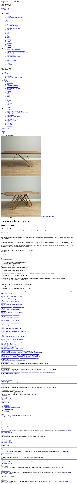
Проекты (6, 73)
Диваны (9, 91)
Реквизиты (6, 405)
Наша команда (10, 119)
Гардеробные (10, 83)
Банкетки (9, 100)
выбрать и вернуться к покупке (8, 265)
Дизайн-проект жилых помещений (16, 111)
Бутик (5, 79)
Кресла (8, 95)
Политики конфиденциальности (9, 370)
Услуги (5, 108)
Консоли (9, 99)
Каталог (6, 80)
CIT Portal (33, 394)
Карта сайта (7, 406)
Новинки (9, 105)
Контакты (9, 126)
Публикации (10, 122)
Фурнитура (9, 103)
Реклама (6, 410)
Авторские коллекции (12, 85)
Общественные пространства (14, 77)
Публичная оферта (8, 409)
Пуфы (8, 101)
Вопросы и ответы (11, 120)
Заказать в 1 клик (5, 234)
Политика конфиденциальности (12, 407)
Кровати (9, 89)
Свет (8, 104)
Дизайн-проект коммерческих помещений (17, 112)
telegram (7, 362)
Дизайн (5, 72)
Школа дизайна (11, 115)
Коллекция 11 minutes (12, 87)
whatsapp (3, 362)
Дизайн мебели (10, 113)
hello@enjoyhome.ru (6, 398)
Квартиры (9, 76)
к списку (3, 217)
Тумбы (8, 96)
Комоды (9, 97)
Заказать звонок (5, 9)
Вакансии (9, 124)
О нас (5, 118)
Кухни (8, 81)
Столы (8, 92)
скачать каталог (4, 451)
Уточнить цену (4, 232)
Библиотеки (10, 84)
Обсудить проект (5, 374)
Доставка (9, 107)
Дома (8, 75)
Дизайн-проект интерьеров (14, 109)
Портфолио (9, 123)
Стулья (8, 93)
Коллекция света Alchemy (13, 88)
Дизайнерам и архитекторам (14, 116)
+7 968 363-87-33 (5, 8)
